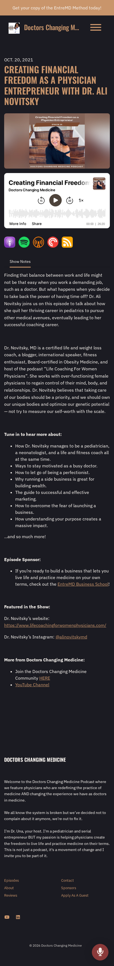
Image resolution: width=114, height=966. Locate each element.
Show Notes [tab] (20, 261)
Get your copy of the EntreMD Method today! (57, 8)
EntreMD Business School (83, 584)
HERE (44, 678)
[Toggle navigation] (95, 28)
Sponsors (68, 888)
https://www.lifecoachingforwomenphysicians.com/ (55, 625)
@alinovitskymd (71, 637)
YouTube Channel (32, 684)
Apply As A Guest (75, 895)
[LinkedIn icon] (18, 917)
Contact (67, 880)
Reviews (10, 895)
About (9, 888)
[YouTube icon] (7, 917)
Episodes (11, 880)
